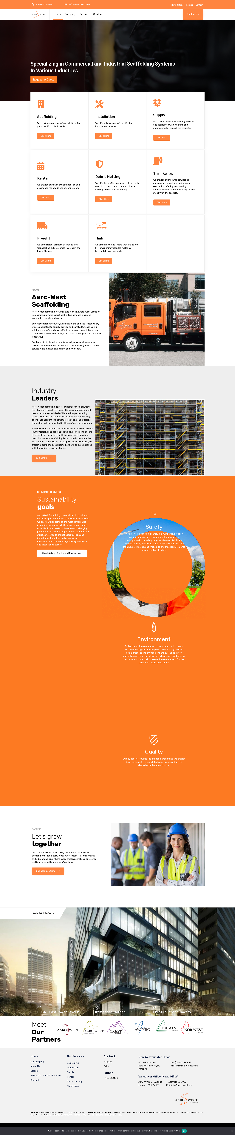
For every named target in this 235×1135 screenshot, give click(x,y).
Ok (184, 1131)
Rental (70, 1077)
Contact (199, 5)
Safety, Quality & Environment (46, 1075)
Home (58, 14)
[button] (193, 14)
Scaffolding (73, 1063)
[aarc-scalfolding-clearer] (186, 1107)
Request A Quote (43, 79)
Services (84, 14)
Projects (108, 1061)
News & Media (177, 5)
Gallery (107, 1066)
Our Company (37, 1061)
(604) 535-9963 (178, 1082)
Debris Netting (74, 1081)
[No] (231, 1131)
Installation (73, 1067)
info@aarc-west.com (79, 4)
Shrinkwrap (73, 1086)
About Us (35, 1066)
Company (70, 14)
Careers (189, 5)
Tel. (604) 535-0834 (181, 1062)
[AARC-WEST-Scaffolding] (38, 14)
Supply (70, 1072)
